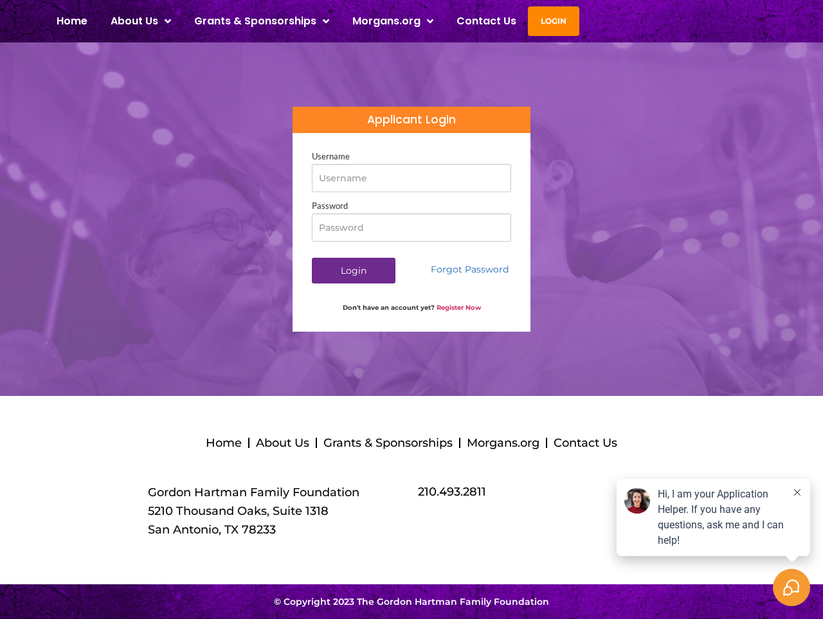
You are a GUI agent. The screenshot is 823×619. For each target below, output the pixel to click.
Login (353, 270)
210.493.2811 (452, 492)
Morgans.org (386, 20)
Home (72, 20)
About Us (282, 443)
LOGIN (553, 21)
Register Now (459, 307)
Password (330, 206)
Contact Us (486, 20)
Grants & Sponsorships (388, 443)
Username (331, 156)
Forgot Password (470, 269)
